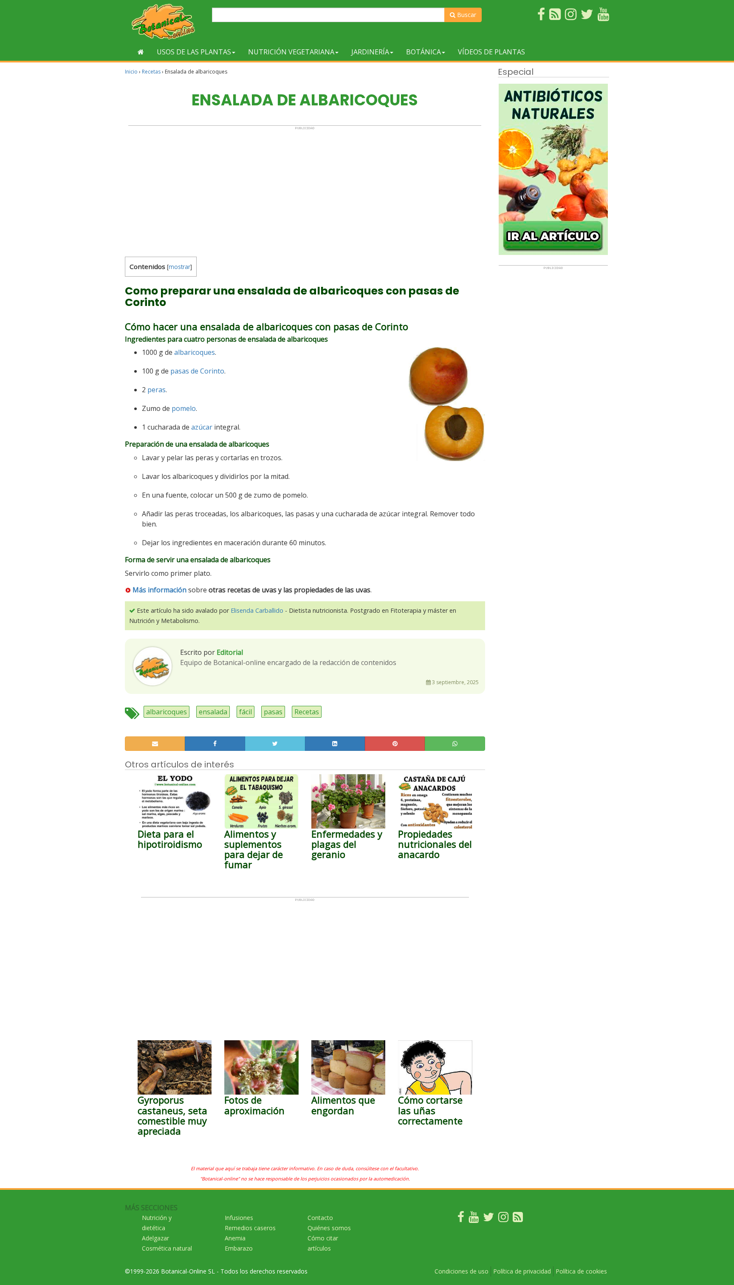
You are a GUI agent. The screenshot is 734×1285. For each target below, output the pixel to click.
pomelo (184, 408)
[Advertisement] (304, 189)
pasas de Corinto (197, 371)
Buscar (465, 15)
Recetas (151, 71)
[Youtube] (474, 1219)
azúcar (201, 427)
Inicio (131, 71)
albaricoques (194, 352)
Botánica (423, 52)
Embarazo (239, 1248)
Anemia (235, 1238)
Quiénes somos (329, 1228)
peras (156, 389)
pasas (273, 711)
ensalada (213, 711)
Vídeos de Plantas (491, 52)
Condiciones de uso (461, 1271)
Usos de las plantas (194, 52)
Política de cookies (581, 1271)
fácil (245, 711)
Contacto (320, 1218)
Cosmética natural (167, 1248)
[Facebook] (460, 1219)
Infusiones (239, 1218)
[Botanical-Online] (165, 21)
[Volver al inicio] (140, 52)
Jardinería (370, 52)
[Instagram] (503, 1219)
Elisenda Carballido (257, 610)
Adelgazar (155, 1238)
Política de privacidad (522, 1271)
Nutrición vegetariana (291, 52)
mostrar (179, 267)
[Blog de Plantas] (518, 1219)
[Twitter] (488, 1219)
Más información (159, 589)
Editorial (230, 652)
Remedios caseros (250, 1228)
